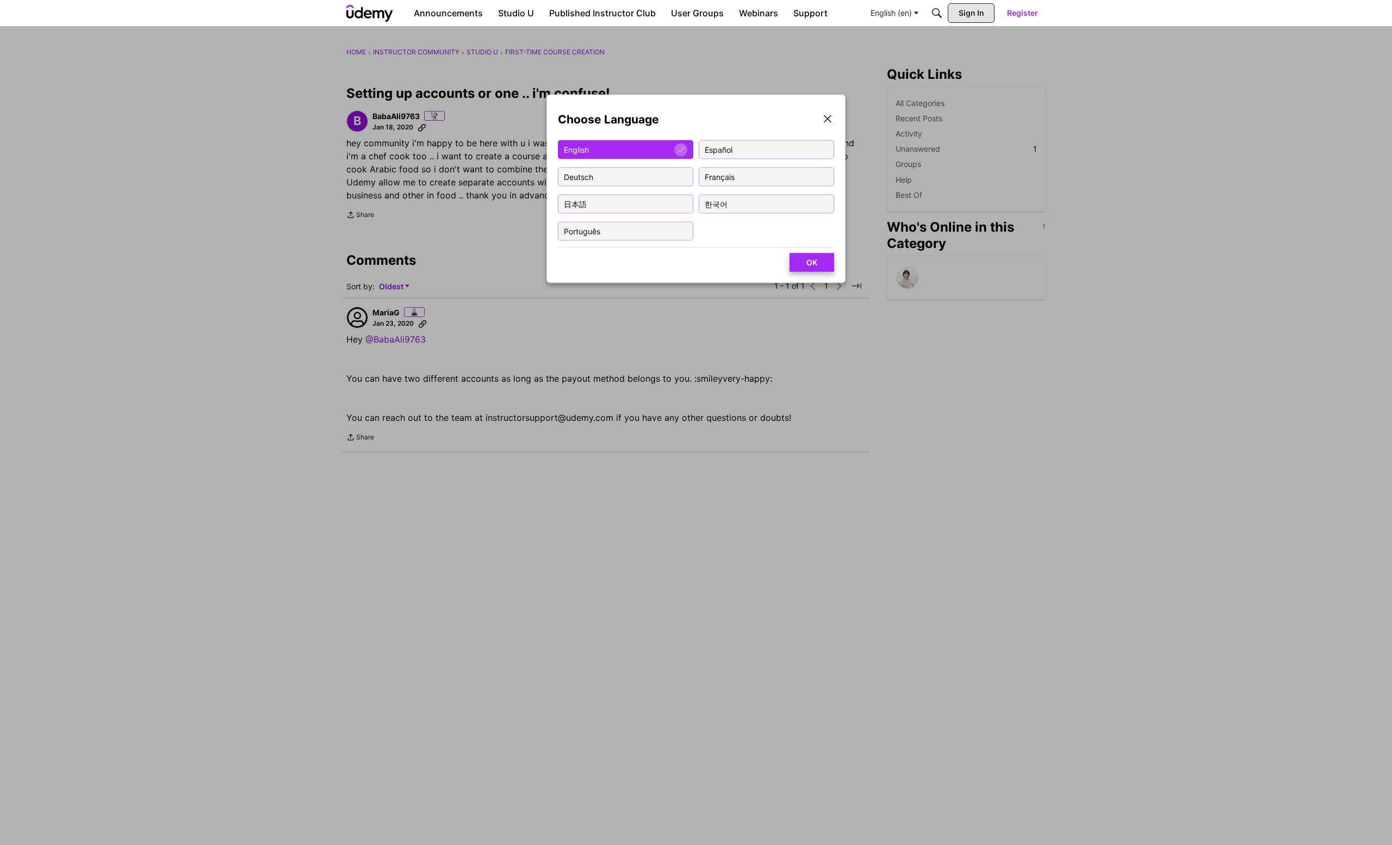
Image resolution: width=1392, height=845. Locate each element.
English (576, 149)
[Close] (827, 120)
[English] (369, 13)
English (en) (891, 12)
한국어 (716, 203)
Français (720, 176)
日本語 (575, 203)
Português (582, 230)
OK (811, 262)
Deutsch (578, 176)
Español (718, 149)
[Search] (937, 13)
